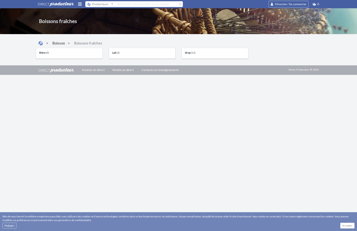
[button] (315, 4)
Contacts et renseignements (160, 70)
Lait (116, 52)
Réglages (9, 225)
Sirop (190, 52)
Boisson (58, 43)
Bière (44, 52)
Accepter (347, 225)
